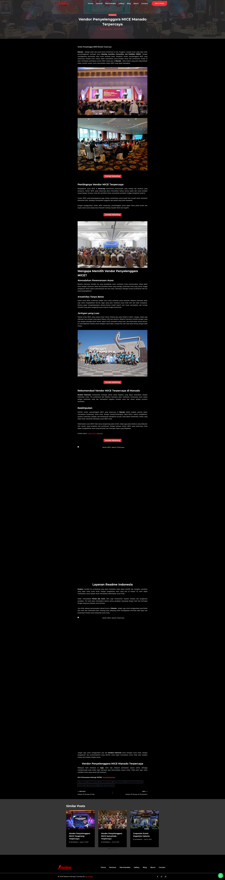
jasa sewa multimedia (106, 782)
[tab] (110, 848)
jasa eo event (82, 782)
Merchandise (110, 3)
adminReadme (107, 29)
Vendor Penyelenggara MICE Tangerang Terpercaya (79, 836)
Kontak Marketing (109, 777)
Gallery (121, 3)
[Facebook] (157, 876)
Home (90, 3)
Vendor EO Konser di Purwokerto (136, 793)
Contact (144, 3)
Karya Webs (89, 876)
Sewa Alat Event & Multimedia (134, 782)
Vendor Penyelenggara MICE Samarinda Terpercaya (111, 836)
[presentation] (80, 819)
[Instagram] (165, 876)
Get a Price (159, 3)
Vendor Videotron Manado (106, 785)
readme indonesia (119, 782)
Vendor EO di (95, 433)
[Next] (156, 829)
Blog (129, 3)
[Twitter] (161, 876)
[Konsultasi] (220, 875)
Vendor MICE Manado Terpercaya (87, 785)
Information (112, 15)
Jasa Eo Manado (93, 782)
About (136, 3)
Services (99, 3)
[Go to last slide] (69, 829)
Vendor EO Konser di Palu (86, 793)
